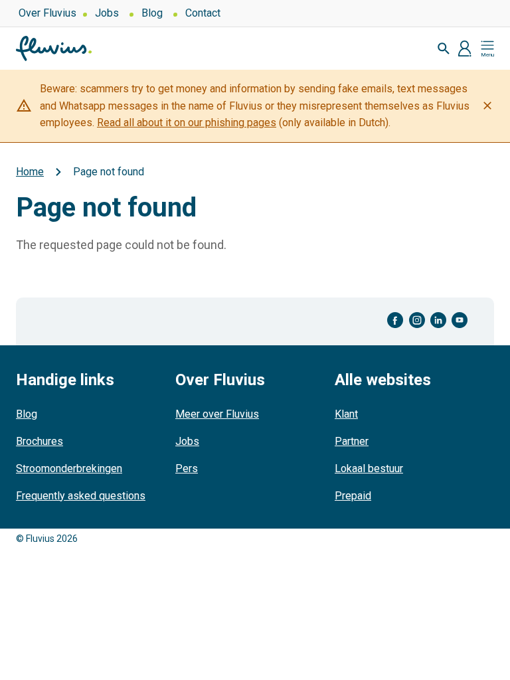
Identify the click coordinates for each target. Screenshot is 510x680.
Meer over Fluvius (217, 414)
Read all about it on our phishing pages (186, 122)
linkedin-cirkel (438, 320)
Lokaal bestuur (369, 468)
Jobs (107, 13)
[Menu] (487, 48)
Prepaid (353, 495)
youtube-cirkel (460, 320)
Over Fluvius (47, 13)
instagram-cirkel (417, 320)
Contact (202, 13)
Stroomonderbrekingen (69, 468)
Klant (346, 414)
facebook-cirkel (395, 320)
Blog (152, 13)
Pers (186, 468)
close (487, 105)
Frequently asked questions (80, 495)
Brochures (39, 441)
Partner (352, 441)
